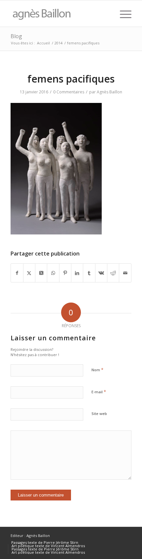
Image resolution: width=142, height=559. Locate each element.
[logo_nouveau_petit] (59, 13)
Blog (16, 36)
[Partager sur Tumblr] (89, 273)
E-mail (98, 392)
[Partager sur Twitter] (29, 273)
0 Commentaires (68, 92)
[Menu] (122, 13)
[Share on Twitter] (41, 273)
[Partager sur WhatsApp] (53, 273)
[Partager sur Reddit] (113, 273)
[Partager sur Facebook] (17, 273)
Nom (97, 370)
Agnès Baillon (109, 92)
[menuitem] (122, 13)
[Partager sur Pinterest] (65, 273)
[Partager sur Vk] (101, 273)
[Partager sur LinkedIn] (77, 273)
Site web (99, 413)
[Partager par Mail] (125, 273)
